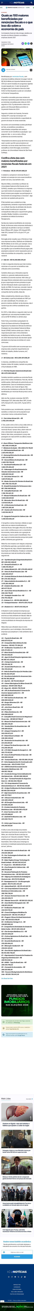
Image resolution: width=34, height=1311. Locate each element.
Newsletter (17, 1284)
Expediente (17, 1287)
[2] (17, 1139)
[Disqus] (17, 1064)
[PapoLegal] (23, 43)
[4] (17, 1192)
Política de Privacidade (17, 1294)
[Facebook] (28, 43)
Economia (4, 12)
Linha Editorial (17, 1289)
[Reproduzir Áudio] (3, 70)
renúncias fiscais (18, 76)
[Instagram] (9, 1276)
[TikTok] (22, 1276)
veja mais (28, 1099)
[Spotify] (25, 1276)
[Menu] (2, 2)
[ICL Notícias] (17, 2)
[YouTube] (15, 1276)
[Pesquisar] (31, 2)
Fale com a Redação (17, 1291)
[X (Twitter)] (31, 43)
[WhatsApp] (25, 43)
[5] (17, 1218)
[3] (17, 1165)
